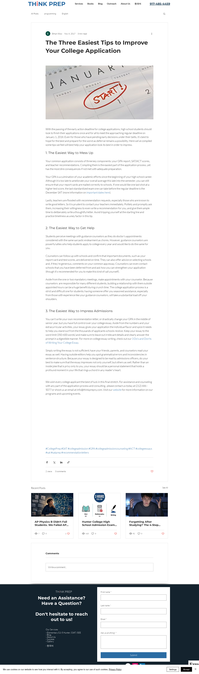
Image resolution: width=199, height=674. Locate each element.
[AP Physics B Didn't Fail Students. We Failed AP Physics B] (52, 505)
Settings (173, 669)
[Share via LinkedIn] (61, 462)
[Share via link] (68, 462)
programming (50, 13)
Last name (106, 605)
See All (165, 487)
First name (106, 592)
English (65, 13)
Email (104, 619)
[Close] (195, 669)
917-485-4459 (160, 4)
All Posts (34, 13)
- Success (50, 639)
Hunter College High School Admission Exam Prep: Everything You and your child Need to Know (99, 523)
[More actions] (151, 33)
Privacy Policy (115, 669)
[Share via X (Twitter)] (54, 462)
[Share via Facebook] (47, 462)
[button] (79, 4)
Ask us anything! (109, 633)
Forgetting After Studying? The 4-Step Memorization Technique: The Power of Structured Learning (146, 523)
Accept (186, 669)
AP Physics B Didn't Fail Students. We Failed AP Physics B (51, 523)
